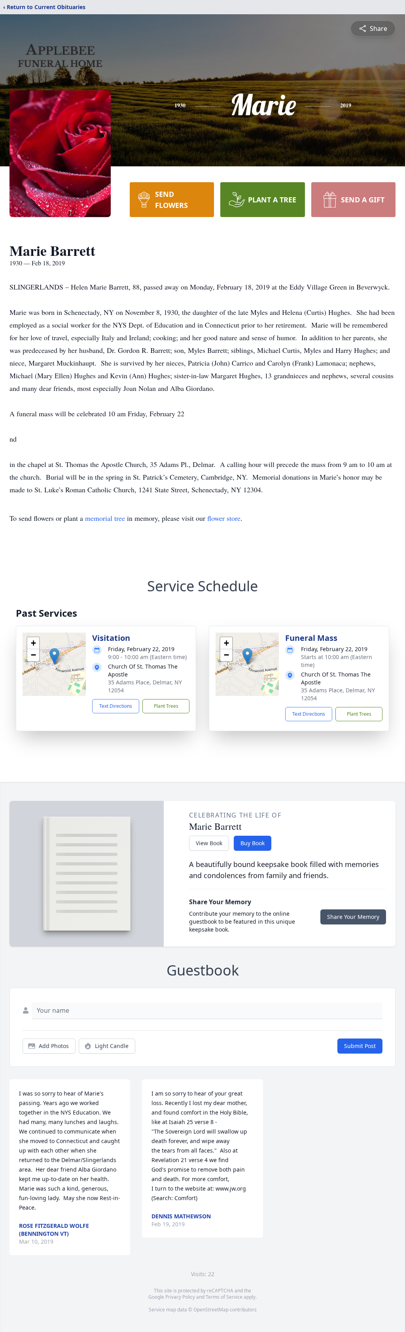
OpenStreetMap (211, 1309)
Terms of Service (224, 1297)
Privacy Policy (180, 1297)
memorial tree (105, 518)
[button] (54, 656)
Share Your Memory (353, 916)
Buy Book (252, 843)
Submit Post (360, 1046)
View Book (209, 843)
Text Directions (115, 706)
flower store (223, 518)
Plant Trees (166, 706)
